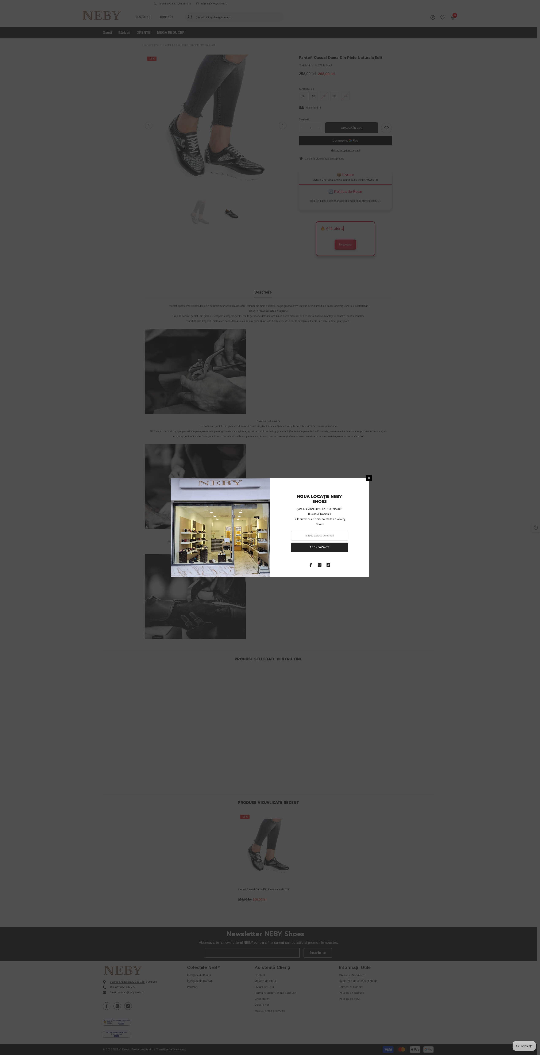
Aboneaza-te (319, 547)
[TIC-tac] (328, 565)
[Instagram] (319, 565)
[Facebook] (310, 565)
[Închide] (369, 478)
